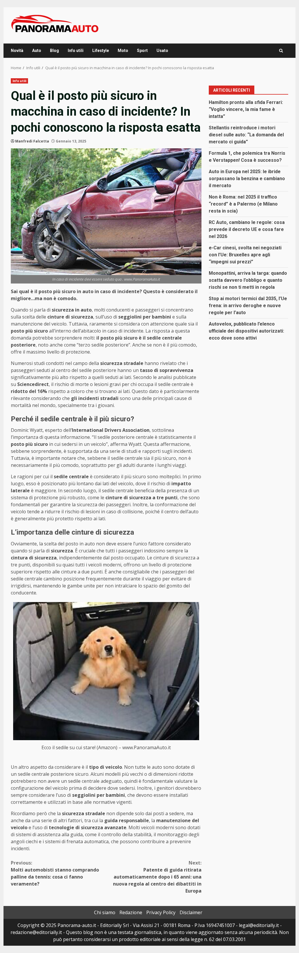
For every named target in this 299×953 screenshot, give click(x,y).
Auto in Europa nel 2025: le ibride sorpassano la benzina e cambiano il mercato (247, 178)
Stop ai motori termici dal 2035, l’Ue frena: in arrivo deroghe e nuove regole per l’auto (248, 305)
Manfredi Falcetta (32, 141)
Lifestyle (100, 50)
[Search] (281, 50)
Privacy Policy (160, 912)
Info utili (76, 50)
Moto (123, 50)
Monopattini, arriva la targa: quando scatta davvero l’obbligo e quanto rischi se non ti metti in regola (248, 280)
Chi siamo (104, 912)
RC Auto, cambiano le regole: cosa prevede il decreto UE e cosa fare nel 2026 (247, 229)
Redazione (130, 912)
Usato (162, 50)
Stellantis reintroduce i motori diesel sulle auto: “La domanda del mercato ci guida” (246, 135)
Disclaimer (191, 912)
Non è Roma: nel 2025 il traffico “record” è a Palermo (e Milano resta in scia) (243, 204)
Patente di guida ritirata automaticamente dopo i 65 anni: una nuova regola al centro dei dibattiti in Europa (157, 877)
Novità (17, 50)
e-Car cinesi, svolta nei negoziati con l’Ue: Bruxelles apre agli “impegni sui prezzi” (245, 255)
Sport (142, 50)
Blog (54, 50)
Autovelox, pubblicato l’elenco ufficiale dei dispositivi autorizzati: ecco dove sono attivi (246, 331)
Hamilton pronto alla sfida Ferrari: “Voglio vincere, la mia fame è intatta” (246, 109)
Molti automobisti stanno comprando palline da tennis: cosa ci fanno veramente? (55, 873)
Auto (36, 50)
